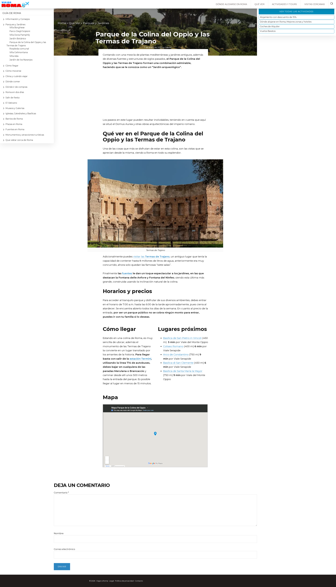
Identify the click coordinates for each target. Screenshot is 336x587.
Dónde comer (13, 81)
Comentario (61, 492)
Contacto (139, 581)
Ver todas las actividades (296, 11)
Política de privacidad (124, 581)
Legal (111, 581)
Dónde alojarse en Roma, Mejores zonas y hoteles (285, 22)
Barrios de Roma (14, 119)
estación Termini (140, 358)
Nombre (59, 533)
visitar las (151, 256)
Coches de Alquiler (270, 26)
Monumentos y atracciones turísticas (25, 135)
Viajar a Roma (102, 581)
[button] (332, 3)
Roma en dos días (15, 92)
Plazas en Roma (14, 124)
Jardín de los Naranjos (20, 60)
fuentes (127, 273)
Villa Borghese (17, 27)
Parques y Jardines (15, 24)
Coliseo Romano (173, 346)
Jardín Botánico (17, 38)
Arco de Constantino (176, 354)
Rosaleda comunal (19, 48)
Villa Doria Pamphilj (19, 35)
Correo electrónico (64, 549)
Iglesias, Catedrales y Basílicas (21, 113)
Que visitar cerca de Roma (19, 140)
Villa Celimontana (18, 52)
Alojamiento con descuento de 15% (278, 17)
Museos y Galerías (15, 108)
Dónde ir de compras (16, 87)
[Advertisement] (155, 96)
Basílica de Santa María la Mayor (182, 371)
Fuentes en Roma (15, 129)
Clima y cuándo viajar (17, 76)
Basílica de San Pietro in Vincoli (182, 338)
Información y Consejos (18, 19)
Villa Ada (13, 56)
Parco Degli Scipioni (19, 31)
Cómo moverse (13, 71)
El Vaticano (11, 103)
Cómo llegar (12, 65)
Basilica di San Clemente (178, 362)
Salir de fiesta (12, 97)
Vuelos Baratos (267, 31)
